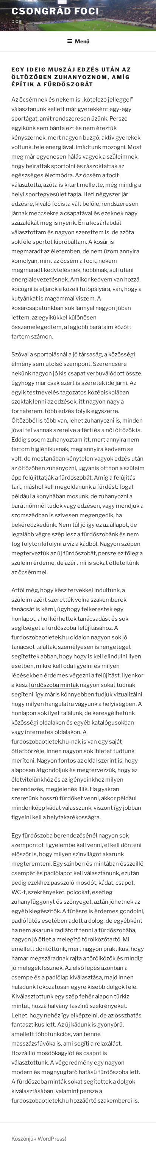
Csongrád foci (55, 11)
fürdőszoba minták (54, 685)
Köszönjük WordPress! (38, 1138)
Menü (82, 41)
